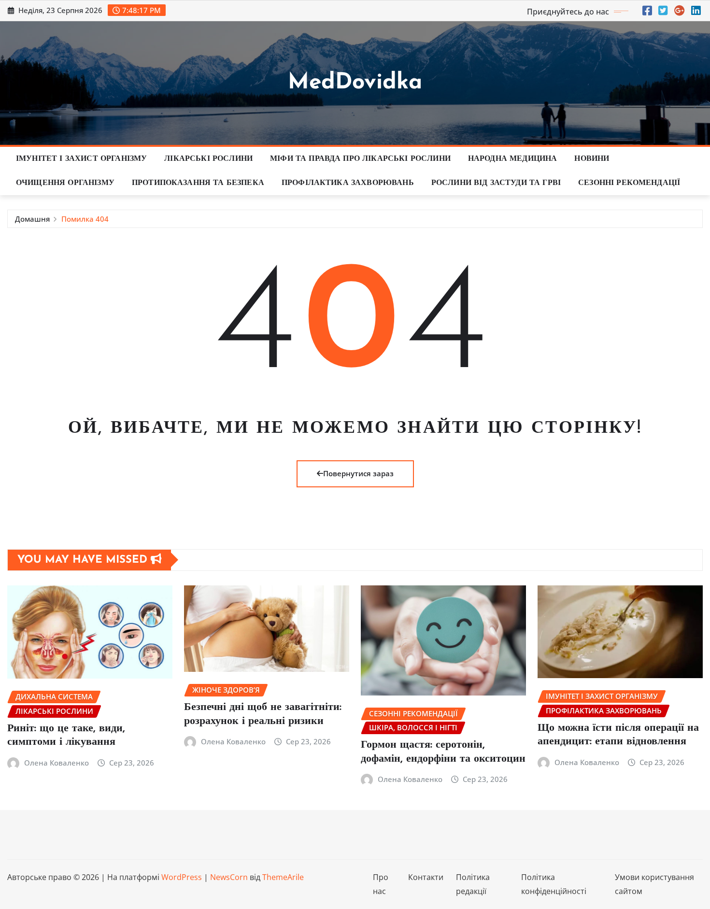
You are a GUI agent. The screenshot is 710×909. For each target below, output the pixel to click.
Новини (591, 159)
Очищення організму (65, 183)
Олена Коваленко (56, 762)
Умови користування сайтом (654, 884)
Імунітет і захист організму (81, 159)
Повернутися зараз (358, 473)
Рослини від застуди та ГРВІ (496, 183)
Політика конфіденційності (553, 884)
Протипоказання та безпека (198, 183)
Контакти (425, 877)
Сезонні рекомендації (629, 183)
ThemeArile (283, 877)
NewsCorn (229, 877)
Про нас (380, 884)
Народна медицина (512, 159)
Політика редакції (473, 884)
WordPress (181, 877)
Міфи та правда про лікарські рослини (360, 159)
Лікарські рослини (208, 159)
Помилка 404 (85, 219)
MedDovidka (355, 82)
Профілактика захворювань (348, 183)
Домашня (32, 219)
